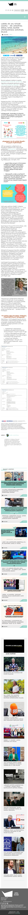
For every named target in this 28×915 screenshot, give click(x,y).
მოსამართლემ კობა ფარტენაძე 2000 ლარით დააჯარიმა (13, 673)
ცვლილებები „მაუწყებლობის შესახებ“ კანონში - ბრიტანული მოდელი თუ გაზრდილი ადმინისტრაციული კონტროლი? (14, 517)
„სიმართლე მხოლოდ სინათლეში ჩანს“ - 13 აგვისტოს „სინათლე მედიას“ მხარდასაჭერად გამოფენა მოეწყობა (14, 786)
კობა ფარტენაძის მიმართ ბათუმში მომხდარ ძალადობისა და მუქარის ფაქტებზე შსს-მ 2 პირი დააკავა (12, 764)
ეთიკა (10, 34)
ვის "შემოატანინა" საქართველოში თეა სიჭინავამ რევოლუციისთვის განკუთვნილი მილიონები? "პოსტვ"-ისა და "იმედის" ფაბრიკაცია (13, 622)
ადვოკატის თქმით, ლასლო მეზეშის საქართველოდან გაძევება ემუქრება (13, 876)
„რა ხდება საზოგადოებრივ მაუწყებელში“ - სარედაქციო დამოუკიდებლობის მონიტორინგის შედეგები (13, 491)
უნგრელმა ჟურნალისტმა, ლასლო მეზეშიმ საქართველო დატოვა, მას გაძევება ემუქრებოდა (12, 809)
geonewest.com (5, 81)
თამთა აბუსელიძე (13, 435)
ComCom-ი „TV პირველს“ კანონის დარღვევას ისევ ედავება (12, 741)
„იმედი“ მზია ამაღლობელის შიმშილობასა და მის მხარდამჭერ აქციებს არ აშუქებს (13, 543)
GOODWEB (17, 913)
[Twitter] (12, 55)
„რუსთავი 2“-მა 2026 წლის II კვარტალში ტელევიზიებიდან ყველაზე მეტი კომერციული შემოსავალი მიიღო (13, 719)
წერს (21, 207)
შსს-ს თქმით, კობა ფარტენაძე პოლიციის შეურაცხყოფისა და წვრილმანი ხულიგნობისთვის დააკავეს (13, 696)
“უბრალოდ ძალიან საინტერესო (10, 84)
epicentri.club (19, 81)
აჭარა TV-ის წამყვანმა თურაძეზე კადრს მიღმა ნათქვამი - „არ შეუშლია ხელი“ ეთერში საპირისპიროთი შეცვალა (14, 569)
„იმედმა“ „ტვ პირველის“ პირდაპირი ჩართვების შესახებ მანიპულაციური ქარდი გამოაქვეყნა (13, 596)
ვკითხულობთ (11, 149)
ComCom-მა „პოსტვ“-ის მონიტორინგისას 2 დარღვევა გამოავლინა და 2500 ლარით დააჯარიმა (14, 831)
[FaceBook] (6, 55)
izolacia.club (12, 81)
